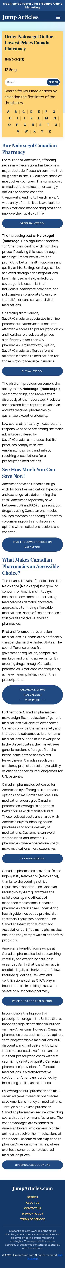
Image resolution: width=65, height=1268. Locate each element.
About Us (32, 1203)
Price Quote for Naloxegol (32, 1001)
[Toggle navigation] (58, 17)
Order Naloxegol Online (32, 1164)
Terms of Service (32, 1219)
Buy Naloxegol (32, 371)
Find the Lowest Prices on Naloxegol (32, 544)
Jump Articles (20, 17)
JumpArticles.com (32, 1188)
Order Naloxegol (32, 223)
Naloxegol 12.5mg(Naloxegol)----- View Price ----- (32, 695)
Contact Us (32, 1208)
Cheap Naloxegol (32, 858)
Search (53, 82)
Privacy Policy (32, 1214)
